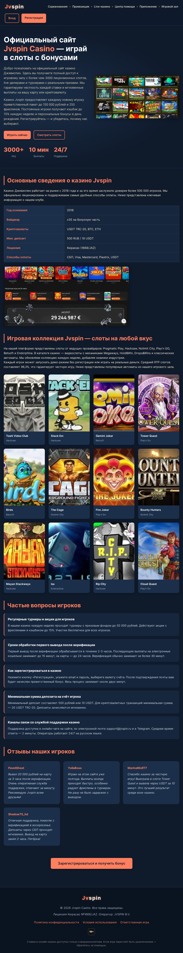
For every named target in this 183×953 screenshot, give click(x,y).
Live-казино (102, 6)
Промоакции (80, 6)
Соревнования (58, 6)
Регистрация (34, 17)
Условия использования (100, 922)
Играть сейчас (17, 135)
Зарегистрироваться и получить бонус (91, 863)
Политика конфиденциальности (56, 922)
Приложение (148, 6)
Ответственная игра (134, 922)
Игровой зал (170, 6)
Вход (12, 18)
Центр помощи (125, 6)
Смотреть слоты (49, 135)
